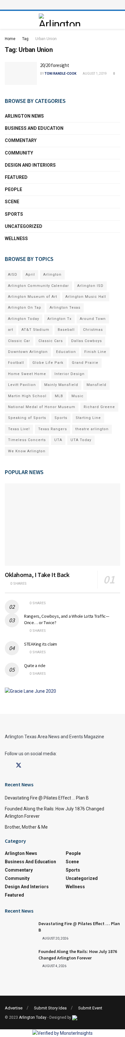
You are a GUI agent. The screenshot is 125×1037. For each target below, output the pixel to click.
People (13, 189)
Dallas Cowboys (86, 341)
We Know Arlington (27, 451)
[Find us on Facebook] (7, 765)
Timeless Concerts (27, 440)
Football (16, 363)
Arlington (52, 274)
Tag (25, 39)
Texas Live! (19, 429)
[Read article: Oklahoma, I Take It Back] (62, 524)
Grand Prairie (85, 363)
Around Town (93, 319)
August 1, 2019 (94, 73)
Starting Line (88, 418)
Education (66, 352)
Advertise (13, 1008)
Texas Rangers (52, 429)
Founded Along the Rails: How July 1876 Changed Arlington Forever (77, 955)
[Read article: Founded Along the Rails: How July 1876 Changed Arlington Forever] (19, 959)
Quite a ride (35, 665)
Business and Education (34, 128)
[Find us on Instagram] (30, 765)
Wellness (16, 238)
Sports (14, 214)
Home (10, 39)
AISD (12, 274)
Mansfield (96, 385)
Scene (12, 201)
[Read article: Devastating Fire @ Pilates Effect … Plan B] (19, 931)
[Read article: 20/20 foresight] (21, 73)
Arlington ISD (90, 286)
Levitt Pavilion (22, 385)
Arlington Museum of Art (32, 297)
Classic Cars (50, 341)
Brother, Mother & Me (26, 827)
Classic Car (19, 341)
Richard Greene (99, 407)
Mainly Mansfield (61, 385)
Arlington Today (23, 319)
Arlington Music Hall (85, 297)
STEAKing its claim (40, 644)
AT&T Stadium (35, 330)
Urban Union (46, 39)
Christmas (93, 330)
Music (77, 396)
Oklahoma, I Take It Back (37, 575)
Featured (16, 177)
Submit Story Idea (50, 1008)
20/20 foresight (54, 65)
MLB (59, 396)
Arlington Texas (65, 307)
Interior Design (69, 374)
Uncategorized (23, 226)
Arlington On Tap (24, 307)
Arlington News (24, 116)
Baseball (66, 330)
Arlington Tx (59, 319)
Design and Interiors (30, 165)
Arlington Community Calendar (38, 286)
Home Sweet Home (27, 374)
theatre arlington (92, 429)
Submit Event (90, 1008)
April (30, 274)
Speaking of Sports (27, 418)
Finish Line (95, 352)
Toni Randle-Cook (60, 73)
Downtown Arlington (28, 352)
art (10, 330)
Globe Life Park (47, 363)
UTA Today (81, 440)
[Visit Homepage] (61, 19)
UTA (58, 440)
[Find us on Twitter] (18, 765)
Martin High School (27, 396)
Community (19, 152)
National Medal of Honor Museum (41, 407)
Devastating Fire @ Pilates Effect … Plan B (47, 797)
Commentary (21, 140)
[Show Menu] (62, 5)
